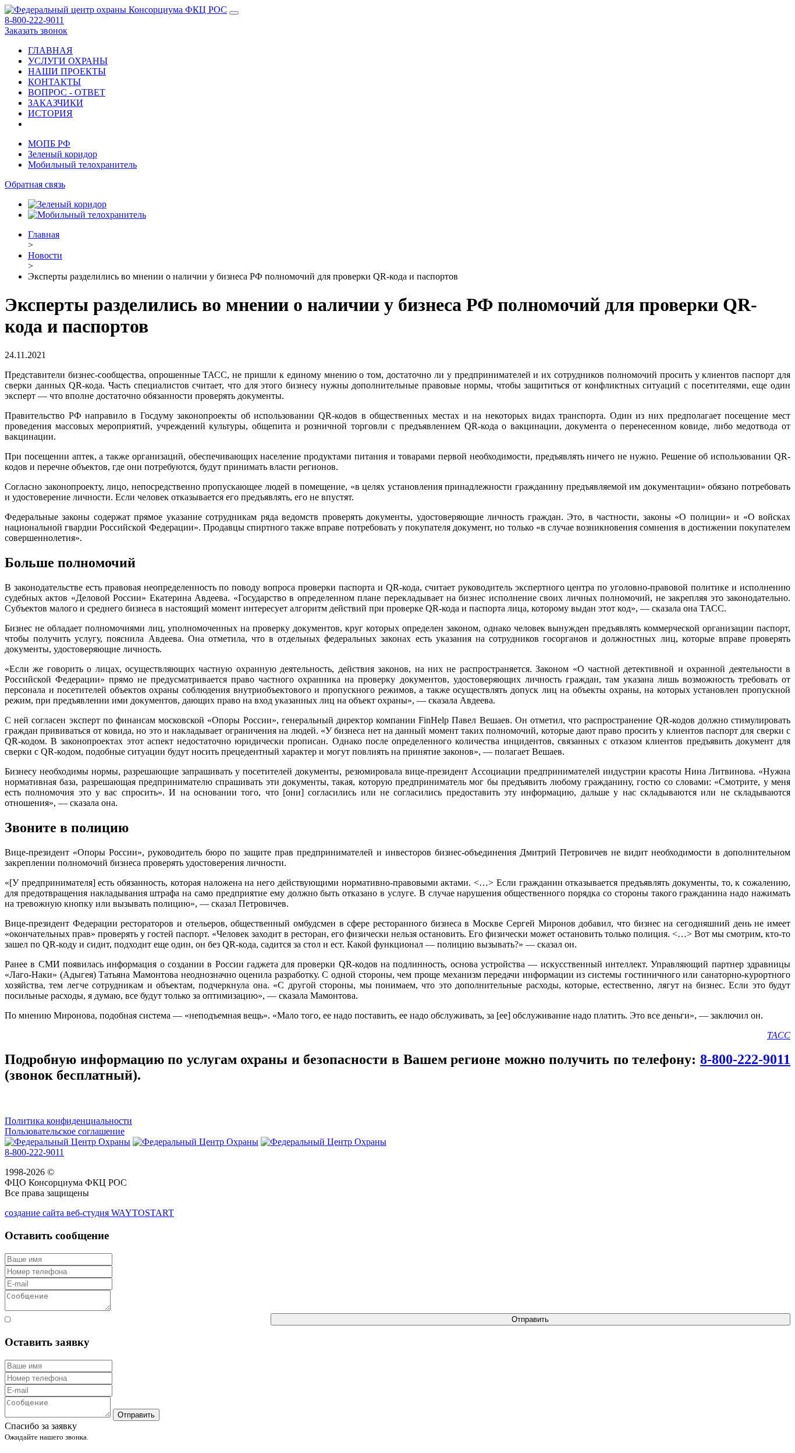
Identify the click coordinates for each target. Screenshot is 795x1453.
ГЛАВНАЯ (50, 50)
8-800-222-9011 (34, 20)
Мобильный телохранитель (82, 164)
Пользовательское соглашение (65, 1131)
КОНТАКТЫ (54, 82)
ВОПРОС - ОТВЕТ (66, 92)
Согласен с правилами (140, 1319)
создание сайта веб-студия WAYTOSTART (89, 1213)
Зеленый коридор (62, 154)
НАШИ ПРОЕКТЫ (67, 71)
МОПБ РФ (49, 144)
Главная (43, 234)
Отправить (530, 1319)
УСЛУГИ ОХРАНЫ (68, 61)
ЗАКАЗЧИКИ (55, 103)
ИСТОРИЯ (50, 113)
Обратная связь (35, 184)
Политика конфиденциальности (68, 1121)
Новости (45, 255)
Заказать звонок (36, 31)
